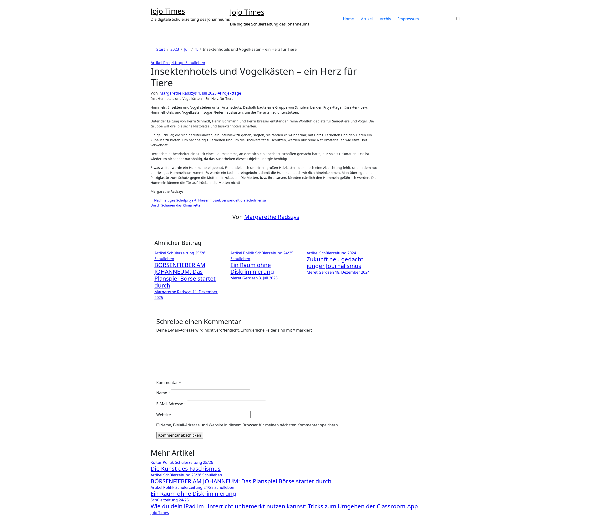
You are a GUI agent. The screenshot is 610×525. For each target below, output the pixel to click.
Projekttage (174, 62)
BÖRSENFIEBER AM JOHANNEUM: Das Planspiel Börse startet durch (185, 275)
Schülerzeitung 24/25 (274, 253)
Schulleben (195, 62)
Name (163, 392)
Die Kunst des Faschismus (186, 468)
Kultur (157, 462)
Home (348, 18)
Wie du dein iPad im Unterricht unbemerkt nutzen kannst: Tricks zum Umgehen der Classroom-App (284, 506)
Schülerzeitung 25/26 (186, 253)
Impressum (408, 18)
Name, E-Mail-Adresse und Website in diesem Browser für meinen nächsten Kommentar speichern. (249, 425)
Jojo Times (168, 11)
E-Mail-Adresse (171, 403)
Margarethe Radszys (179, 93)
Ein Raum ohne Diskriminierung (252, 268)
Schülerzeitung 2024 (337, 253)
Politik (249, 253)
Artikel (367, 18)
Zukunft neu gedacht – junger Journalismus (337, 262)
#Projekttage (229, 93)
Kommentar (168, 382)
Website (163, 414)
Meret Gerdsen (244, 278)
